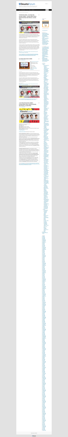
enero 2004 (43, 347)
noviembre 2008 (44, 317)
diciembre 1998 (44, 377)
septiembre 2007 (44, 325)
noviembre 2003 (44, 349)
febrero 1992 (43, 418)
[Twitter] (42, 19)
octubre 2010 (43, 305)
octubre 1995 (43, 397)
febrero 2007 (43, 327)
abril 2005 (43, 340)
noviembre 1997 (44, 383)
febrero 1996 (43, 394)
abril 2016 (43, 267)
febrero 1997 (43, 388)
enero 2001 (43, 366)
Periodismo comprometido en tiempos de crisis (46, 197)
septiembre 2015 (44, 272)
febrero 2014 (43, 284)
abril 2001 (43, 364)
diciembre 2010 (44, 304)
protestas (23, 164)
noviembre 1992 (44, 413)
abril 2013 (43, 290)
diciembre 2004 (44, 342)
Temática (44, 209)
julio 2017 (43, 257)
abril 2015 (43, 275)
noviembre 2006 (44, 329)
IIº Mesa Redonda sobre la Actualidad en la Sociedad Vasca (46, 170)
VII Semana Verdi (46, 206)
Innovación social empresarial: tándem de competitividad (46, 173)
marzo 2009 (43, 314)
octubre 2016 (43, 264)
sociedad (26, 55)
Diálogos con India (46, 136)
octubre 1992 (43, 414)
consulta (36, 163)
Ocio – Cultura (45, 226)
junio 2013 (43, 289)
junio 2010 (43, 306)
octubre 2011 (43, 303)
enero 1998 (43, 382)
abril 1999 (43, 375)
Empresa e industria (46, 217)
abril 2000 (43, 370)
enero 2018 (43, 254)
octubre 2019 (43, 241)
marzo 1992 (43, 417)
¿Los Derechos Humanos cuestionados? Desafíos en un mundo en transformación (46, 67)
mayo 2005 (43, 339)
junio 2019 (43, 242)
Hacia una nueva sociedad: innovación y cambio (46, 164)
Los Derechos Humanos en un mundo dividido (45, 186)
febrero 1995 (43, 400)
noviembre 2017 (44, 256)
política (37, 54)
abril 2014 (43, 283)
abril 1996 (43, 392)
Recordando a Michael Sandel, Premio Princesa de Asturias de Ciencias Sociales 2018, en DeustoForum (45, 54)
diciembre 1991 (44, 419)
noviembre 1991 (44, 420)
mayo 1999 (43, 374)
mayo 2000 (43, 369)
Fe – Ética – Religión (46, 220)
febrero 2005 (43, 341)
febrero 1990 (43, 429)
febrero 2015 (43, 277)
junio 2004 (43, 344)
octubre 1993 (43, 408)
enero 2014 (43, 285)
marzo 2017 (43, 260)
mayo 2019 (43, 243)
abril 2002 (43, 358)
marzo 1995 (43, 399)
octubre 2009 (43, 312)
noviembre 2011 (44, 302)
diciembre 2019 (44, 239)
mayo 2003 (43, 351)
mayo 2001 (43, 363)
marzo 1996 (43, 393)
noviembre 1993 (44, 407)
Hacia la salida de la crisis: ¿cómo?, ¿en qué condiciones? (46, 161)
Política (33, 67)
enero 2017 (43, 262)
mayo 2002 (43, 357)
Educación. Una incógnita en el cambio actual (46, 140)
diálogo (22, 54)
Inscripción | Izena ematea (22, 131)
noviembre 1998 (44, 378)
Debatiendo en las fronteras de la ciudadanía (46, 131)
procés (21, 164)
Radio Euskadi (25, 164)
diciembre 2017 (44, 255)
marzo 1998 (43, 381)
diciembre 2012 (44, 293)
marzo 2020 (43, 237)
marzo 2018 (43, 253)
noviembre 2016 (44, 263)
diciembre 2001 (44, 361)
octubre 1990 (43, 427)
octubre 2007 (43, 324)
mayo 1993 (43, 409)
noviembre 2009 (44, 311)
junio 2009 (43, 313)
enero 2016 (43, 269)
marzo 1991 (43, 423)
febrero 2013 (43, 292)
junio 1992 (43, 415)
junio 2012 (43, 297)
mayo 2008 (43, 319)
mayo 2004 (43, 345)
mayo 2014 (43, 282)
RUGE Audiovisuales (44, 58)
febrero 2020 (43, 238)
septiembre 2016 (44, 265)
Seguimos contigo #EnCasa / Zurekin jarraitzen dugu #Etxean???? (45, 39)
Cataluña (36, 68)
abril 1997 (43, 386)
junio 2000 (43, 368)
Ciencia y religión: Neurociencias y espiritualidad (46, 91)
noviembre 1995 (44, 396)
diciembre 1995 (44, 395)
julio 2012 (43, 296)
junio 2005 (43, 338)
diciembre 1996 (44, 389)
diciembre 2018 (44, 247)
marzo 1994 (43, 405)
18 (24, 99)
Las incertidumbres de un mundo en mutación (46, 184)
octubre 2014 (43, 280)
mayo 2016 (43, 266)
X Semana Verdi (45, 208)
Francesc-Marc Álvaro (28, 54)
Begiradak (45, 77)
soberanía (23, 55)
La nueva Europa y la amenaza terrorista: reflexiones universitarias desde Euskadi (46, 178)
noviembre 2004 (44, 343)
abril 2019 (43, 244)
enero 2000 (43, 372)
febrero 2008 (43, 321)
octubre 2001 (43, 362)
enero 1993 (43, 412)
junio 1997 (43, 385)
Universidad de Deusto (29, 55)
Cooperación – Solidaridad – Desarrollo (45, 212)
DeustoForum (20, 54)
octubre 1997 (43, 384)
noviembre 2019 (44, 240)
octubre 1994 (43, 402)
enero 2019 (43, 246)
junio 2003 (43, 350)
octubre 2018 (43, 248)
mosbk (43, 52)
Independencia (32, 69)
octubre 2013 (43, 287)
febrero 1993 (43, 411)
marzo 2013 (43, 291)
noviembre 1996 (44, 390)
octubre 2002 (43, 355)
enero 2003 (43, 353)
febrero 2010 (43, 309)
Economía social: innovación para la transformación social (46, 138)
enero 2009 (43, 316)
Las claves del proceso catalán (25, 58)
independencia (31, 54)
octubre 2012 (43, 295)
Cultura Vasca (45, 128)
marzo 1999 (43, 376)
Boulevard (31, 163)
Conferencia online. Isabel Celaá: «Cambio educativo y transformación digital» (45, 44)
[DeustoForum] (27, 5)
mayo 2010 (43, 307)
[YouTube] (43, 19)
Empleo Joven (45, 143)
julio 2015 (43, 273)
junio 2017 (43, 258)
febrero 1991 (43, 424)
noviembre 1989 (44, 430)
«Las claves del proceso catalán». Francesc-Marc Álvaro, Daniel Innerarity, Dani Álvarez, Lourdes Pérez (27, 104)
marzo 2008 (43, 320)
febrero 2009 (43, 315)
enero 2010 (43, 310)
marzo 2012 (43, 299)
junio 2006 (43, 331)
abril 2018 (43, 252)
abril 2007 (43, 326)
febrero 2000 (43, 371)
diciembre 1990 (44, 425)
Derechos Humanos (46, 215)
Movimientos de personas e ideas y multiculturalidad (46, 192)
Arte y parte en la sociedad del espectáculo (46, 74)
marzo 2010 (43, 308)
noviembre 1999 (44, 373)
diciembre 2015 (44, 270)
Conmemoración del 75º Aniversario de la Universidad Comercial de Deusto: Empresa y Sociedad (46, 124)
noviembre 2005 (44, 336)
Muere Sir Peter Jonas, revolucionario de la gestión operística (45, 37)
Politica (33, 68)
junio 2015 (43, 274)
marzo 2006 (43, 333)
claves (34, 163)
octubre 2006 (43, 330)
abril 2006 (43, 332)
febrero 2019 (43, 245)
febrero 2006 (43, 334)
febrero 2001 (43, 365)
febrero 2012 (43, 300)
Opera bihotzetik (46, 193)
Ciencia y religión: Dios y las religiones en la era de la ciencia (46, 89)
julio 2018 (43, 250)
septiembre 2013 (44, 288)
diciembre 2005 (44, 335)
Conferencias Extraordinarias (35, 61)
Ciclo (43, 64)
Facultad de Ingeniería (46, 154)
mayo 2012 (43, 298)
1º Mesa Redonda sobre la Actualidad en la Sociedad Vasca (46, 71)
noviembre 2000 (44, 367)
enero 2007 (43, 328)
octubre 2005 (43, 337)
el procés (25, 54)
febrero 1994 (43, 406)
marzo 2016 (43, 268)
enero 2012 (43, 301)
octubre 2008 (43, 318)
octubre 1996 (43, 391)
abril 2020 (43, 236)
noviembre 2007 (44, 323)
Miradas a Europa (46, 187)
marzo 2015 (43, 276)
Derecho (45, 214)
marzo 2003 (43, 352)
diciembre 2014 (44, 278)
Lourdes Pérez (35, 54)
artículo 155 (28, 163)
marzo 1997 (43, 387)
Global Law (45, 158)
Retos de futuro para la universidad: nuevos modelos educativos (46, 200)
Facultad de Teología (46, 155)
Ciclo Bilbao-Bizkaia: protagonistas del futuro (46, 80)
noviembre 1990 (44, 426)
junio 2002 (43, 356)
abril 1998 (43, 380)
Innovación (45, 221)
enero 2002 (43, 360)
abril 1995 (43, 398)
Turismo (45, 230)
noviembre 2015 (44, 271)
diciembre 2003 (44, 348)
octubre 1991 (43, 421)
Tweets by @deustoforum (44, 30)
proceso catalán (20, 55)
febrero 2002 (43, 359)
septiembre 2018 (44, 249)
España (35, 67)
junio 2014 (43, 281)
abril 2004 (43, 346)
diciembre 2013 (44, 286)
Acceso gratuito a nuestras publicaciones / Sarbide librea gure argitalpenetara (45, 41)
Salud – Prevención (46, 229)
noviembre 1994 (44, 401)
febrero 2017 (43, 261)
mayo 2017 (43, 259)
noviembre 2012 (44, 294)
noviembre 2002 (44, 354)
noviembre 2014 (44, 279)
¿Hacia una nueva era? (46, 65)
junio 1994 (43, 403)
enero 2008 (43, 322)
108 (23, 99)
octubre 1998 (43, 379)
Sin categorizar (23, 163)
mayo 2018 (43, 251)
